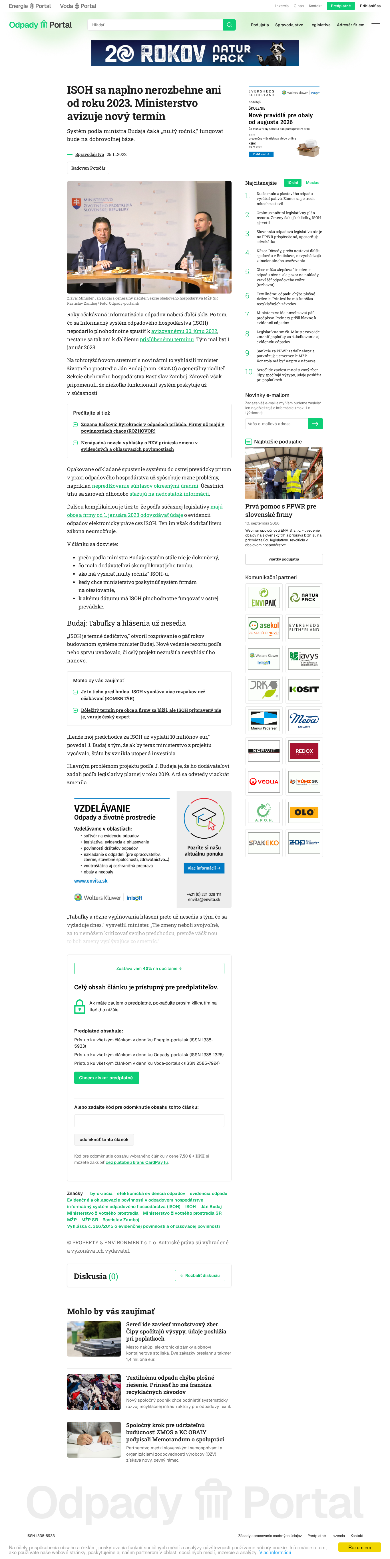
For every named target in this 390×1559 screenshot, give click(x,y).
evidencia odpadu (208, 1193)
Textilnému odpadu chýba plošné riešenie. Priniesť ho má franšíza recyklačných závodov (286, 299)
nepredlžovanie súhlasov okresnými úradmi (145, 485)
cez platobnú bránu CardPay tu (137, 1162)
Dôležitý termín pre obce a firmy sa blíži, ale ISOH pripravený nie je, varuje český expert (151, 713)
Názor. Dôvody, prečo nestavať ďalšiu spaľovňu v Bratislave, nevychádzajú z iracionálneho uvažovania (289, 255)
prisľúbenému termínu (167, 339)
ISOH (190, 1206)
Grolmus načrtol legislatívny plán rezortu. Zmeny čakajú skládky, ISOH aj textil (289, 217)
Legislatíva (320, 24)
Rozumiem (359, 1547)
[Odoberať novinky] (315, 423)
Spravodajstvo (289, 24)
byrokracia (101, 1193)
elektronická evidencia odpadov (151, 1193)
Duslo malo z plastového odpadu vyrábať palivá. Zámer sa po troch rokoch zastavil (286, 198)
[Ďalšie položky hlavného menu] (376, 24)
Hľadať (229, 25)
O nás (299, 5)
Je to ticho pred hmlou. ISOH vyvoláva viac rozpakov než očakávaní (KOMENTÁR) (143, 694)
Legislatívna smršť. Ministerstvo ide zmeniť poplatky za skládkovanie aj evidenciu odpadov (288, 337)
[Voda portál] (78, 6)
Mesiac (312, 182)
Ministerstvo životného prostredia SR (182, 1213)
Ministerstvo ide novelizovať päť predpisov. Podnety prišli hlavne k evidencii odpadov (286, 317)
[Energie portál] (30, 6)
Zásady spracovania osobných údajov (270, 1535)
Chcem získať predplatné (106, 1078)
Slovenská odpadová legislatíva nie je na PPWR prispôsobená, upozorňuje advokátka (289, 236)
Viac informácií (275, 1552)
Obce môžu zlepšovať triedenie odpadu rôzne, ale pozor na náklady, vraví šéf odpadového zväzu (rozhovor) (288, 277)
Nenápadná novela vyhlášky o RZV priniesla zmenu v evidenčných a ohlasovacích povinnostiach (139, 445)
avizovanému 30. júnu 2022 (184, 331)
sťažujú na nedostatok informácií (169, 493)
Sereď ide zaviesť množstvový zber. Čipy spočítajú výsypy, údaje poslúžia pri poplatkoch (289, 374)
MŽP (72, 1219)
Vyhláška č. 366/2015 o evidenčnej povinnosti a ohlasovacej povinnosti (143, 1226)
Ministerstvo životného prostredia (102, 1213)
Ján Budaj (211, 1206)
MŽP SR (89, 1219)
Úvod (40, 25)
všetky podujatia (284, 559)
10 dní (292, 182)
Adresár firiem (350, 24)
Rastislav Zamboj (120, 1219)
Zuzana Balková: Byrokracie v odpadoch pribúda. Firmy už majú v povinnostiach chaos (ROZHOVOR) (152, 427)
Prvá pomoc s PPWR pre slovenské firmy (280, 510)
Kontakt (315, 5)
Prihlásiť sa (370, 5)
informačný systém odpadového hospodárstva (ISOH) (123, 1206)
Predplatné (341, 5)
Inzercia (282, 5)
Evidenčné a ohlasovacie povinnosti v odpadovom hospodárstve (135, 1200)
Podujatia (260, 24)
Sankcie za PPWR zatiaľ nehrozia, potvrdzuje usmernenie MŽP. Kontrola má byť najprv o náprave (286, 356)
